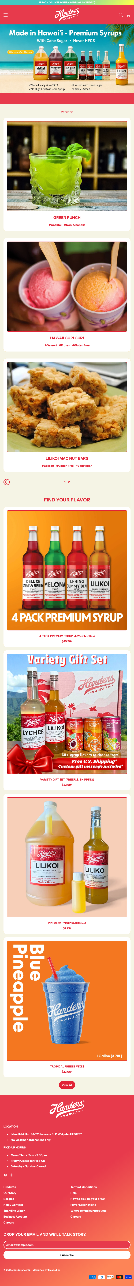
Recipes (8, 1198)
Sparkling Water (14, 1210)
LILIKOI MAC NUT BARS (67, 458)
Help (73, 1193)
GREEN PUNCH (67, 217)
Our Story (9, 1193)
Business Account (15, 1216)
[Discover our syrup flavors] (67, 58)
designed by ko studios (46, 1270)
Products (9, 1187)
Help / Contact (13, 1204)
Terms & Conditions (83, 1187)
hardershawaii (22, 1270)
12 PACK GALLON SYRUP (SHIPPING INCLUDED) (67, 2)
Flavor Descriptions (83, 1204)
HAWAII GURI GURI (67, 338)
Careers (8, 1222)
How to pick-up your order (87, 1198)
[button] (121, 15)
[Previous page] (6, 482)
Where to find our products (88, 1210)
